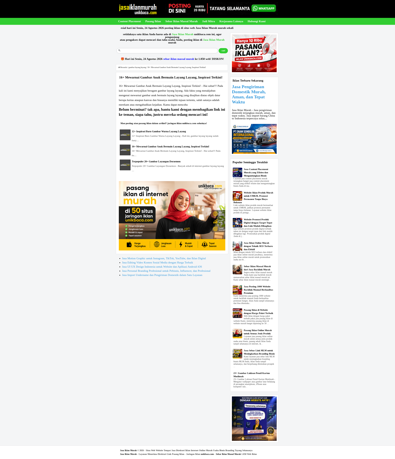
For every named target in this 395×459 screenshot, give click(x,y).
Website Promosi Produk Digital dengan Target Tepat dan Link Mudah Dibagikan (258, 222)
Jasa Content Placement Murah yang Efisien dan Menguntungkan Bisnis (256, 172)
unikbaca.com (207, 454)
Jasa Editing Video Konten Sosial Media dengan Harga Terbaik (157, 262)
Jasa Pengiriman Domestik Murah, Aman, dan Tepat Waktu (249, 94)
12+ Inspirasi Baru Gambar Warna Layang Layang (159, 131)
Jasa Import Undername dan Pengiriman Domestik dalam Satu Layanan (162, 275)
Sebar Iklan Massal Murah (228, 454)
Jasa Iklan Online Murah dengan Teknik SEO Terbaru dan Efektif (258, 246)
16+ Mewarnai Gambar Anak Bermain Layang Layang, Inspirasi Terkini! (170, 146)
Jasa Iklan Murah (128, 450)
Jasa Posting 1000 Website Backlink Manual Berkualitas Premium (258, 289)
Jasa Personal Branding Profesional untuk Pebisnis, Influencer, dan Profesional (166, 270)
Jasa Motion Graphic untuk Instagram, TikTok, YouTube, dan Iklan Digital (164, 258)
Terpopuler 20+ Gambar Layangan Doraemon (156, 161)
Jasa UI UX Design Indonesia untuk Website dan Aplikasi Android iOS (162, 266)
